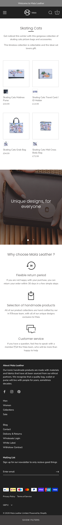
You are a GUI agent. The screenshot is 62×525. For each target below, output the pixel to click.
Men (5, 400)
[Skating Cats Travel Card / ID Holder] (46, 74)
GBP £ (6, 505)
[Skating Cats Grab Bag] (16, 126)
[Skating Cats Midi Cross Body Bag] (46, 126)
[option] (31, 207)
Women (7, 405)
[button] (27, 240)
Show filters (30, 520)
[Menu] (5, 12)
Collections (8, 409)
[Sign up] (57, 471)
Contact (7, 429)
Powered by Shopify (38, 513)
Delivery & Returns (12, 433)
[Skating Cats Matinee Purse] (16, 74)
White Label (9, 442)
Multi (5, 91)
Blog (5, 424)
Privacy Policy (9, 496)
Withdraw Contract (12, 447)
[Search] (50, 13)
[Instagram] (11, 391)
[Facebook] (4, 391)
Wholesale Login (11, 438)
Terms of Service (24, 496)
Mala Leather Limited (19, 513)
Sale (5, 414)
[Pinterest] (18, 391)
